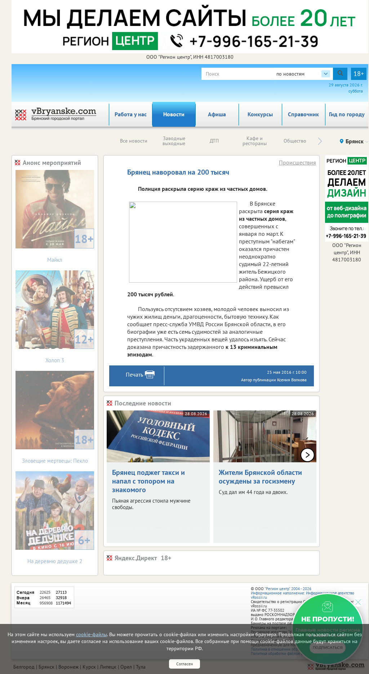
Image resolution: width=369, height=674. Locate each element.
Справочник (303, 114)
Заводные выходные (174, 141)
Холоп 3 (69, 348)
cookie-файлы (91, 634)
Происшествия (297, 162)
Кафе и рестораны (255, 141)
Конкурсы (260, 114)
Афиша (217, 114)
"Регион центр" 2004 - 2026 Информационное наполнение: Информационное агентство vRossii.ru (302, 593)
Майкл (70, 247)
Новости (173, 114)
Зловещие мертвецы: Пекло (58, 448)
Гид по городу (347, 114)
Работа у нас (131, 114)
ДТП (214, 141)
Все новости (133, 141)
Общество (295, 141)
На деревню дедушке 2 (58, 549)
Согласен (184, 663)
